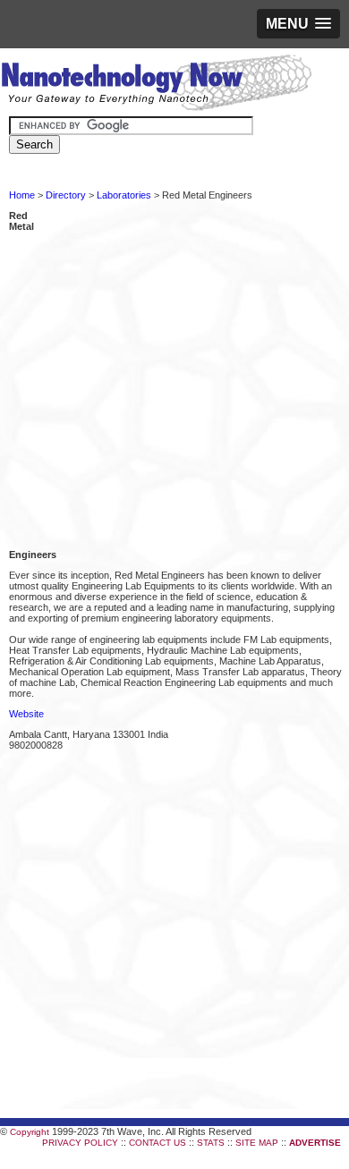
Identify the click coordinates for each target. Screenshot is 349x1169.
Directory (66, 195)
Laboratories (124, 195)
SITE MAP (256, 1143)
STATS (211, 1143)
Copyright (29, 1132)
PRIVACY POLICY (80, 1143)
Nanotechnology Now (156, 85)
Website (26, 713)
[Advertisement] (174, 374)
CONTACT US (157, 1143)
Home (22, 195)
